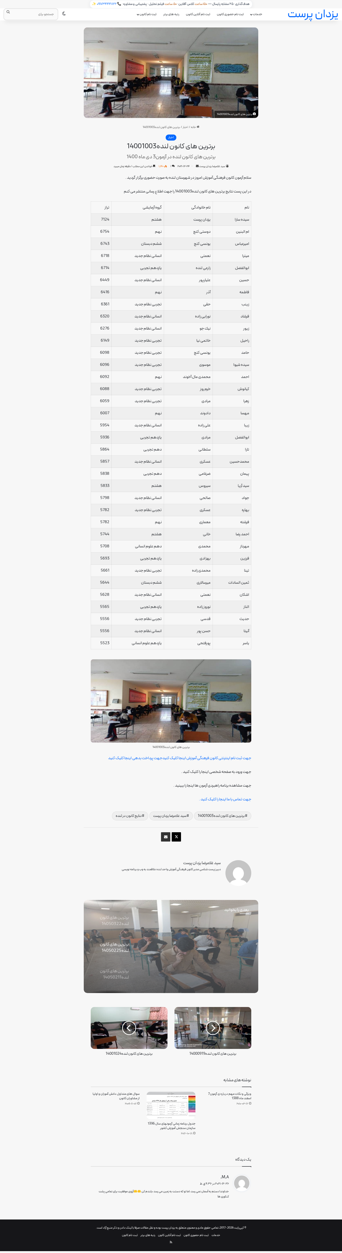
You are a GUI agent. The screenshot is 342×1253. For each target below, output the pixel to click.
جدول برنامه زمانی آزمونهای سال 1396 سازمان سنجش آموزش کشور (171, 1126)
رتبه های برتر (171, 14)
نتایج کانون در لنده (129, 816)
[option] (171, 946)
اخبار (185, 127)
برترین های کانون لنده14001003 (221, 816)
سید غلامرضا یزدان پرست (212, 166)
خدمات (257, 14)
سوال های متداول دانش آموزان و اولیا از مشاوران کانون (116, 1096)
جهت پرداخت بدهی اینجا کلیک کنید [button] (135, 758)
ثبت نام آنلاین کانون (198, 14)
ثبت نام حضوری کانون (230, 14)
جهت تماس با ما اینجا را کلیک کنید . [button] (225, 799)
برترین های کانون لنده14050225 (204, 944)
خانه (194, 127)
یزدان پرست (168, 1228)
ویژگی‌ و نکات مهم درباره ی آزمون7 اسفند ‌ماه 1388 (229, 1096)
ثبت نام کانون (148, 14)
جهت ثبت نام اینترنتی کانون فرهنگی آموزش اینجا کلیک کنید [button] (206, 758)
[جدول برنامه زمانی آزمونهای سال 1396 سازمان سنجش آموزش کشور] (171, 1105)
